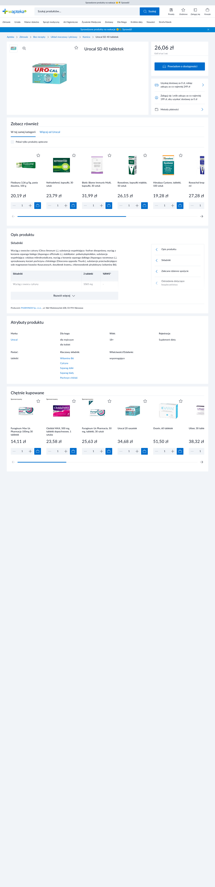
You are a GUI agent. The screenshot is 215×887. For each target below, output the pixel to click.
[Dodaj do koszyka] (37, 205)
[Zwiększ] (30, 205)
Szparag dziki (66, 368)
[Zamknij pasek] (208, 29)
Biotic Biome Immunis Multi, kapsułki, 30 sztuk (96, 184)
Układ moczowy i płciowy (64, 37)
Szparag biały (67, 373)
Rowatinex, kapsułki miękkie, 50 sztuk (132, 184)
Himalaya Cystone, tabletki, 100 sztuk (167, 184)
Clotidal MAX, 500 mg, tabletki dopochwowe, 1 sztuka (58, 431)
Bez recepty (39, 37)
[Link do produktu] (26, 181)
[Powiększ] (24, 48)
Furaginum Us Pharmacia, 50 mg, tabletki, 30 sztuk (97, 430)
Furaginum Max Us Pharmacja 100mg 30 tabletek (22, 431)
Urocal (14, 340)
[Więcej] (202, 109)
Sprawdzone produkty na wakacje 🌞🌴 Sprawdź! (107, 3)
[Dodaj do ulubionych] (76, 47)
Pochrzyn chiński (68, 378)
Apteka (10, 37)
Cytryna (64, 363)
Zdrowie (23, 37)
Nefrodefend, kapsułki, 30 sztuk (59, 184)
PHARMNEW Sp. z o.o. (31, 308)
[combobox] (87, 11)
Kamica (86, 37)
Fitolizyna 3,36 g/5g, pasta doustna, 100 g (24, 184)
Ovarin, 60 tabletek (163, 428)
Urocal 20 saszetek (127, 428)
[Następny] (201, 216)
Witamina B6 (67, 358)
